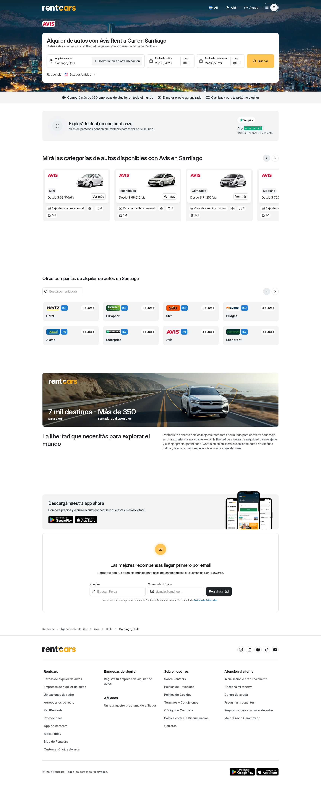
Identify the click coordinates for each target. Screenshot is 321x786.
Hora (185, 58)
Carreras (170, 726)
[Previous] (266, 158)
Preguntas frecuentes (239, 702)
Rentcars (48, 629)
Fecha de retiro (163, 58)
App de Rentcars (55, 726)
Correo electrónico (160, 584)
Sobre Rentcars (175, 679)
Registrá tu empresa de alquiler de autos (128, 681)
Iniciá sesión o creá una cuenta (245, 679)
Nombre (95, 584)
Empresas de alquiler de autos (65, 687)
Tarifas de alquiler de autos (63, 679)
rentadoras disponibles (115, 418)
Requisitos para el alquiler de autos (248, 710)
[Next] (275, 158)
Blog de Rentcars (56, 741)
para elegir (56, 418)
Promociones (53, 718)
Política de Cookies (177, 694)
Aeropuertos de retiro (59, 702)
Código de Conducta (178, 710)
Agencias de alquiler (74, 629)
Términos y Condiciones (181, 702)
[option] (65, 208)
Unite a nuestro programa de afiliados (130, 705)
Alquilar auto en (63, 58)
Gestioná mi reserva (238, 687)
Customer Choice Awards (62, 749)
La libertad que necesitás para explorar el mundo (96, 440)
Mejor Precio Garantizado (242, 718)
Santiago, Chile (129, 629)
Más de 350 (117, 411)
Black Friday (52, 734)
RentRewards (53, 710)
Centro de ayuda (236, 694)
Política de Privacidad (206, 600)
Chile (109, 629)
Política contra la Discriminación (186, 718)
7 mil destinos (70, 411)
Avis (96, 629)
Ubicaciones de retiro (59, 694)
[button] (249, 120)
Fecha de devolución (216, 58)
